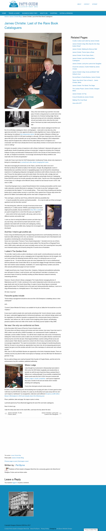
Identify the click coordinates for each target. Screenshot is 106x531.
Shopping (53, 13)
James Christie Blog (15, 16)
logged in (15, 482)
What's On (43, 13)
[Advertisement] (33, 435)
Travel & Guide (14, 13)
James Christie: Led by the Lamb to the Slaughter (50, 413)
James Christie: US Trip (79, 94)
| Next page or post (22, 461)
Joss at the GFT (77, 103)
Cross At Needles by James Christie (83, 97)
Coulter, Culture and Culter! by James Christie (85, 41)
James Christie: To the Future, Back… (15, 413)
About (79, 4)
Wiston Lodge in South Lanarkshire (35, 378)
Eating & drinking (66, 13)
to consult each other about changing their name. (34, 162)
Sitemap (94, 4)
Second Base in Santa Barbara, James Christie (86, 77)
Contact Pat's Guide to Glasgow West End (17, 528)
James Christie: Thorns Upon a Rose (83, 52)
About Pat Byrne (35, 528)
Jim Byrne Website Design (64, 528)
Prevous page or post (11, 461)
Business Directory (29, 13)
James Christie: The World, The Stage (83, 85)
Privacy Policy (45, 528)
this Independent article (27, 134)
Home (4, 13)
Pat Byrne (20, 465)
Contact (87, 4)
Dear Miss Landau (36, 210)
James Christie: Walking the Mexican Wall (84, 49)
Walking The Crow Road (79, 100)
